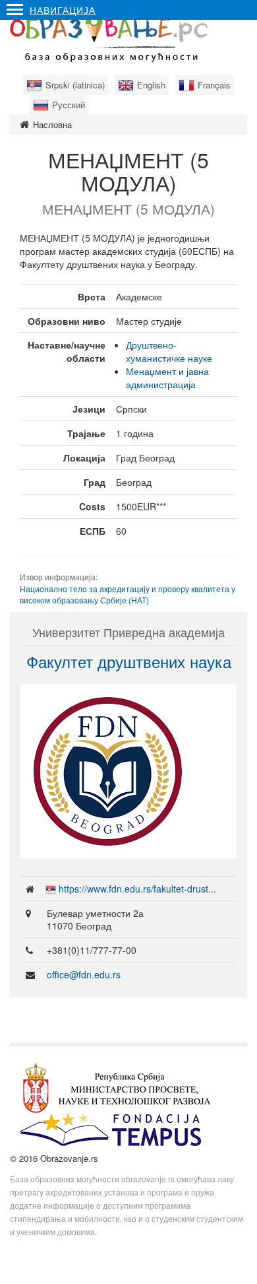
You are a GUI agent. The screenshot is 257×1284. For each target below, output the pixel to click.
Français (214, 85)
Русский (68, 104)
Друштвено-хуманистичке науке (169, 351)
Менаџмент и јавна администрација (167, 377)
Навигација (63, 10)
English (151, 85)
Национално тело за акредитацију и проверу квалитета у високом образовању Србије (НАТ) (127, 594)
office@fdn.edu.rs (84, 974)
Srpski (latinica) (75, 85)
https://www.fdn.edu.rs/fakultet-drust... (137, 888)
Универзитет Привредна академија (128, 631)
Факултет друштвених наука (128, 661)
